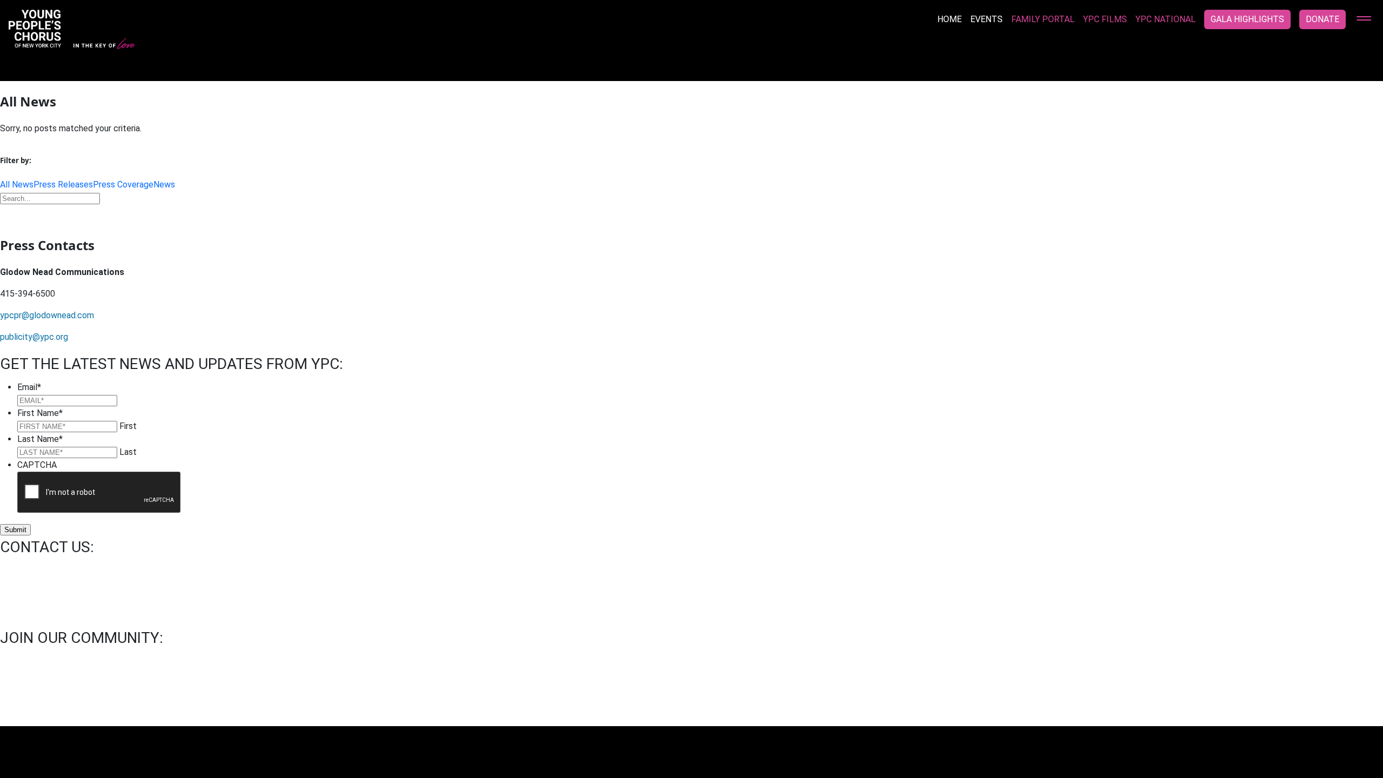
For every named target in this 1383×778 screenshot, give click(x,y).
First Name (40, 413)
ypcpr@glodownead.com (47, 315)
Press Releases (63, 184)
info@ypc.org (25, 570)
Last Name (40, 439)
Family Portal (1043, 19)
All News (16, 184)
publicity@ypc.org (34, 337)
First (128, 426)
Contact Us (26, 698)
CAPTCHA (37, 465)
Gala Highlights (1247, 19)
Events (986, 19)
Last (128, 452)
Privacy (198, 698)
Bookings (82, 698)
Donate (1322, 19)
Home (949, 19)
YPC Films (1105, 19)
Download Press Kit (691, 214)
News (164, 184)
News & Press (142, 698)
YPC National (1166, 19)
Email (29, 387)
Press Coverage (123, 184)
